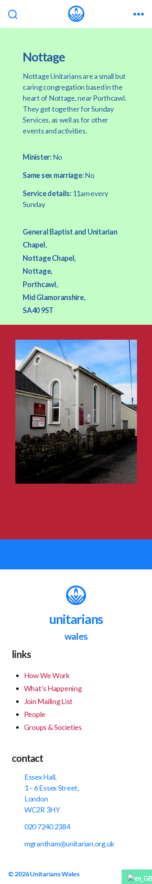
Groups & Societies (53, 727)
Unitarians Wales (55, 874)
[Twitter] (93, 508)
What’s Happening (53, 688)
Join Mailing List (48, 701)
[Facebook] (59, 508)
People (34, 714)
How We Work (47, 675)
